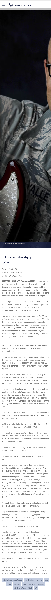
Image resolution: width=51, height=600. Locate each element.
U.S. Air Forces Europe (20, 588)
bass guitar (39, 580)
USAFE (30, 588)
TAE (36, 588)
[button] (4, 5)
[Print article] (4, 262)
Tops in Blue (40, 584)
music (46, 580)
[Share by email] (8, 262)
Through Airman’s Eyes (29, 584)
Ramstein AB (17, 584)
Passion (9, 584)
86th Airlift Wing (29, 580)
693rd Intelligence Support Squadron (12, 580)
